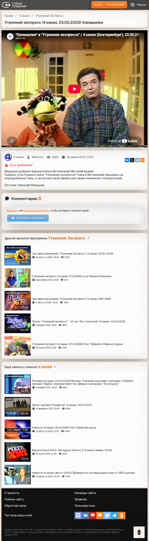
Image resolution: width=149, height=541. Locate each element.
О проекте (11, 493)
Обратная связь (15, 505)
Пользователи (84, 505)
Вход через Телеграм (30, 218)
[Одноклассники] (142, 160)
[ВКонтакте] (127, 160)
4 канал (24, 16)
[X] (132, 160)
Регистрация (115, 4)
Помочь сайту (14, 499)
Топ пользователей (18, 515)
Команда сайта (85, 493)
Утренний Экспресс (49, 16)
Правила (80, 499)
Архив (9, 16)
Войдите (12, 210)
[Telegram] (137, 160)
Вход (97, 4)
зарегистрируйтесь (36, 210)
